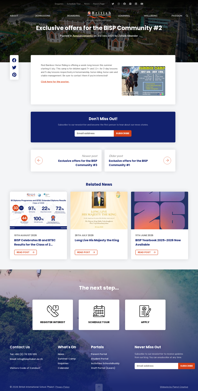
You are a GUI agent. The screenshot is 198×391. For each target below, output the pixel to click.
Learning (124, 15)
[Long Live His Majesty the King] (98, 210)
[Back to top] (99, 387)
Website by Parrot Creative (174, 387)
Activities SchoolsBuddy (105, 363)
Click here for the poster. (55, 81)
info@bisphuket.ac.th (30, 359)
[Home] (99, 16)
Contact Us (20, 347)
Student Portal (99, 358)
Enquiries (59, 3)
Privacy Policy (62, 387)
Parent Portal (99, 354)
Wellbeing (150, 15)
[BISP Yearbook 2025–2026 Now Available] (159, 210)
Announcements (83, 36)
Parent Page (99, 3)
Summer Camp (67, 358)
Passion (177, 15)
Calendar (63, 368)
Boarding (73, 15)
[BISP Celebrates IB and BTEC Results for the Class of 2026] (38, 210)
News (87, 3)
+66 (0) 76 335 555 (25, 354)
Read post (23, 252)
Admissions (42, 15)
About (14, 15)
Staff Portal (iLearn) (103, 368)
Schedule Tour (74, 3)
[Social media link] (113, 4)
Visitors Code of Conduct (25, 368)
